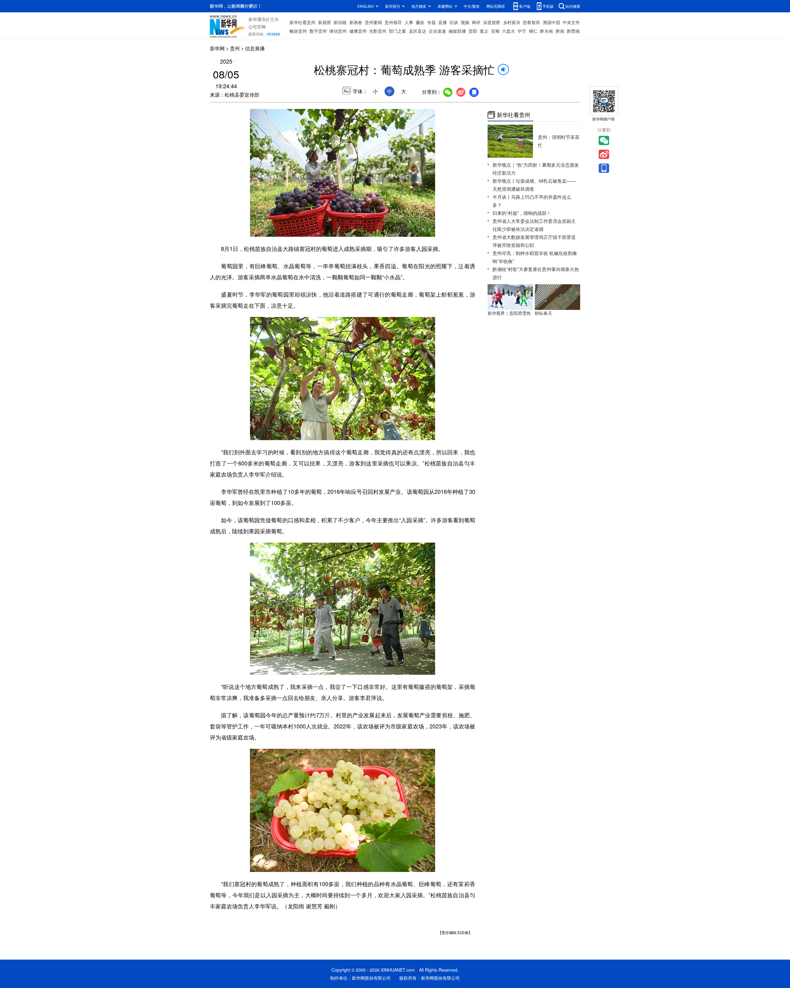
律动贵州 (338, 31)
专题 (431, 22)
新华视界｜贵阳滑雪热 (509, 313)
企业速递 (437, 31)
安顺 (495, 31)
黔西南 (573, 31)
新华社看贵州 (302, 22)
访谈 (453, 22)
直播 (442, 22)
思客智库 (531, 22)
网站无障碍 (495, 6)
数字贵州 (318, 31)
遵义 (484, 31)
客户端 (524, 6)
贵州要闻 (373, 22)
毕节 (522, 31)
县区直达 (417, 31)
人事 (409, 22)
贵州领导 (393, 22)
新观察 (324, 22)
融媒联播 (457, 31)
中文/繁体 (472, 6)
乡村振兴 (511, 22)
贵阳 (472, 31)
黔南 (560, 31)
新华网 (217, 48)
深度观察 (491, 22)
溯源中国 (551, 22)
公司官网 (257, 26)
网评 (476, 22)
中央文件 (571, 22)
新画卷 (355, 22)
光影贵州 (377, 31)
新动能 (340, 22)
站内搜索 (572, 6)
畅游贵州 (298, 31)
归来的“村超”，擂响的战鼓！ (522, 213)
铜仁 (533, 31)
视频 (465, 22)
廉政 (420, 22)
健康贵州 (358, 31)
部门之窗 (397, 31)
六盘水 (508, 31)
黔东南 (546, 31)
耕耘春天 (543, 313)
